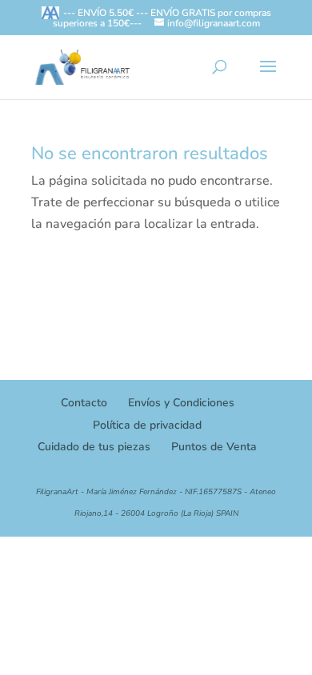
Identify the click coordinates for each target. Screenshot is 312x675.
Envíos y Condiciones (181, 402)
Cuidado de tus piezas (94, 446)
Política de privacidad (147, 425)
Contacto (84, 402)
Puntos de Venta (214, 446)
